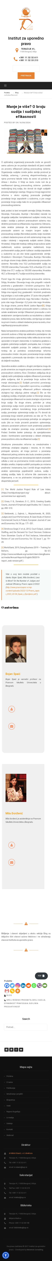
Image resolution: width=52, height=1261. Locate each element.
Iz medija (10, 1118)
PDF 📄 (41, 976)
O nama (10, 1082)
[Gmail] (6, 990)
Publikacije (11, 1088)
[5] (39, 439)
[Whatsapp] (33, 985)
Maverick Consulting (35, 1250)
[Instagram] (17, 985)
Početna (10, 1076)
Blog (9, 995)
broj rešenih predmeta (19, 1000)
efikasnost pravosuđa (16, 1003)
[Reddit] (28, 985)
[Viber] (39, 985)
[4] (49, 429)
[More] (17, 990)
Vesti (9, 1106)
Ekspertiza (11, 1100)
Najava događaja (13, 1112)
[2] (21, 383)
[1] (2, 489)
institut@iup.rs (20, 1197)
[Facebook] (6, 985)
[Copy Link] (12, 990)
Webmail (10, 1135)
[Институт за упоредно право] (26, 12)
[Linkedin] (23, 985)
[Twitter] (12, 985)
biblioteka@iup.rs (21, 1228)
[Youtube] (21, 1048)
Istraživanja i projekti (15, 1094)
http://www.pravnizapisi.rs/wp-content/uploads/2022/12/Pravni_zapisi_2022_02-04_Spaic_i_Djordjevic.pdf (22, 590)
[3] (38, 393)
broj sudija (38, 1000)
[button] (6, 1255)
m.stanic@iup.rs (20, 1167)
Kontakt (10, 1129)
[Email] (44, 985)
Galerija (9, 1123)
